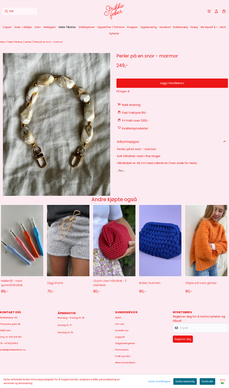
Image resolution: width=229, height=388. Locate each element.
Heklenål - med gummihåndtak (12, 283)
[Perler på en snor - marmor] (56, 124)
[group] (22, 252)
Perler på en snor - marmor (47, 41)
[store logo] (114, 11)
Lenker (28, 41)
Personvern (122, 349)
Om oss (119, 324)
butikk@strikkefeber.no (13, 349)
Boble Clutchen (149, 283)
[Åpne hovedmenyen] (209, 11)
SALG (223, 27)
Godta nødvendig (185, 381)
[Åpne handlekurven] (224, 11)
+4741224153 (11, 343)
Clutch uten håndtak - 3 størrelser (109, 283)
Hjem (3, 41)
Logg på (120, 336)
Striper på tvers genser (201, 283)
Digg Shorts (55, 283)
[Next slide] (222, 252)
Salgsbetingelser (125, 343)
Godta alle (207, 381)
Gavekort (165, 27)
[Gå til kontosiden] (216, 11)
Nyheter (114, 33)
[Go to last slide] (6, 252)
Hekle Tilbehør (15, 41)
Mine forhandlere (125, 362)
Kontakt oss (121, 330)
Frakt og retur (122, 356)
